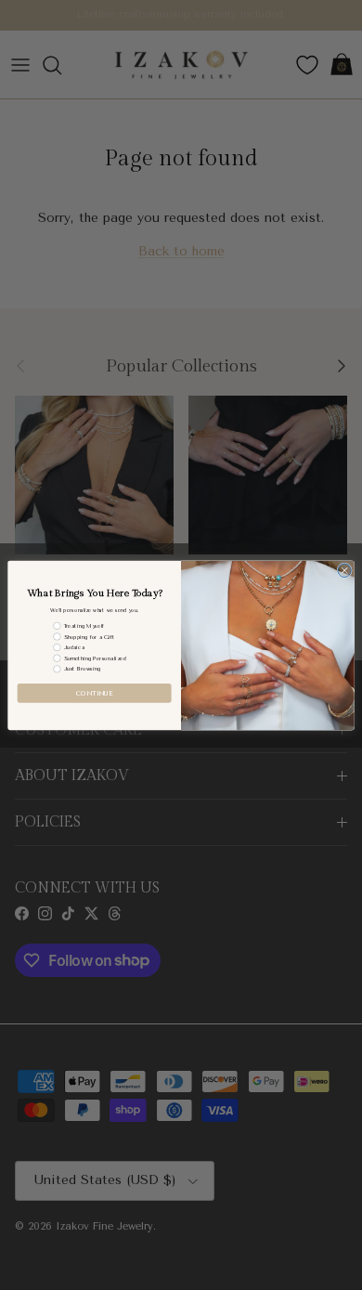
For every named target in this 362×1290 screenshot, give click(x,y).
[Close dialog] (345, 571)
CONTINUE (94, 693)
